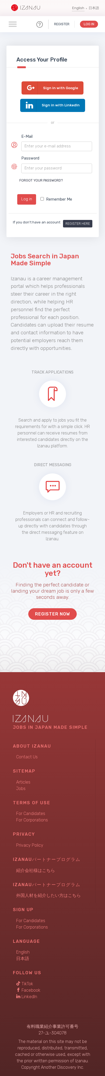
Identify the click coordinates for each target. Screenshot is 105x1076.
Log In (89, 24)
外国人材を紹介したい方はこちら (48, 895)
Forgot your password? (41, 180)
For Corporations (32, 820)
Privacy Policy (29, 845)
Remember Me (59, 199)
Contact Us (27, 756)
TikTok (26, 983)
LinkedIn (28, 996)
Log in (26, 199)
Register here (77, 224)
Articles (23, 782)
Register (61, 24)
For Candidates (30, 813)
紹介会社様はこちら (35, 870)
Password (30, 158)
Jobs (21, 788)
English (78, 8)
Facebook (30, 990)
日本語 (94, 8)
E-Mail (27, 136)
